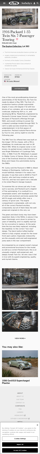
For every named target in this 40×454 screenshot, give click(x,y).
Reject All (20, 444)
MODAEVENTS (19, 415)
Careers (20, 412)
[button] (34, 3)
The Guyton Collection (11, 46)
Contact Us (20, 402)
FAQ (20, 409)
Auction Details (20, 88)
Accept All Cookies (19, 450)
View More (19, 338)
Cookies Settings (20, 438)
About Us (20, 396)
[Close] (37, 425)
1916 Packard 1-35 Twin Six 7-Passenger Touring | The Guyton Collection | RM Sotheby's (20, 3)
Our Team (20, 399)
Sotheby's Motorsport (19, 418)
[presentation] (3, 367)
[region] (20, 438)
